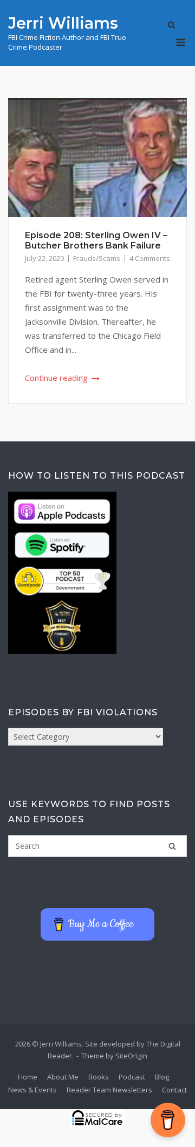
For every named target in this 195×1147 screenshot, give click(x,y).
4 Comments (149, 258)
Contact (174, 1090)
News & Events (32, 1090)
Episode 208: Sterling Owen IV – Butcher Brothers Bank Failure (96, 240)
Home (27, 1077)
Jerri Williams (63, 23)
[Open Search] (171, 26)
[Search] (172, 846)
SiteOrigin (131, 1056)
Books (98, 1077)
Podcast (132, 1077)
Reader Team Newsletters (109, 1090)
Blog (162, 1077)
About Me (63, 1077)
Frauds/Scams (96, 258)
